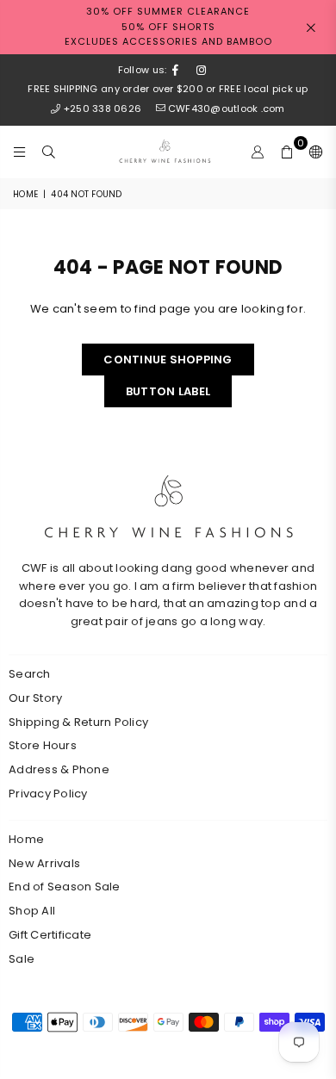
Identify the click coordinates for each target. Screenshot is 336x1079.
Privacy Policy (48, 793)
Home (25, 194)
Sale (21, 959)
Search (30, 674)
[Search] (49, 151)
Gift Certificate (50, 935)
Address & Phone (59, 769)
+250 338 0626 (102, 108)
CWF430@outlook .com (226, 108)
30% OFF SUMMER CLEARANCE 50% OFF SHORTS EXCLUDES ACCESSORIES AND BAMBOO (168, 26)
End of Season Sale (65, 886)
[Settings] (312, 151)
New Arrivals (44, 863)
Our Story (35, 698)
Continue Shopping (167, 359)
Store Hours (43, 745)
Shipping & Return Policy (78, 722)
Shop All (32, 910)
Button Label (168, 391)
